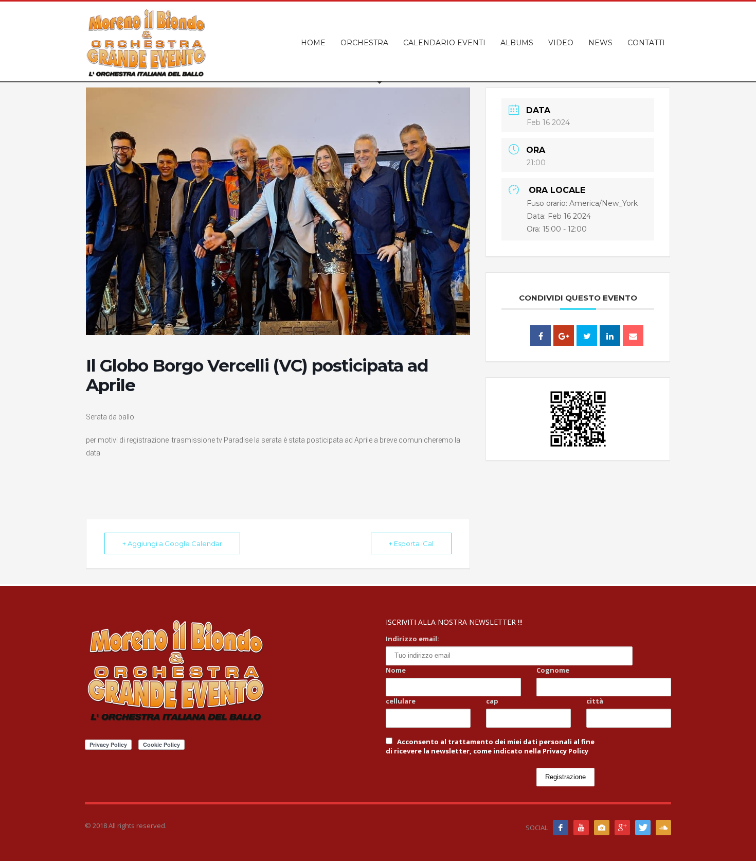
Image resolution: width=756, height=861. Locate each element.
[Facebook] (560, 827)
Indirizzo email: (412, 638)
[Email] (633, 335)
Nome (396, 670)
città (594, 701)
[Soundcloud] (663, 827)
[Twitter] (643, 827)
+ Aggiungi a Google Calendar (172, 543)
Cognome (552, 670)
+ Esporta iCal (411, 543)
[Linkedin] (610, 335)
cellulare (401, 701)
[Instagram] (601, 827)
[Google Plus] (563, 335)
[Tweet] (587, 335)
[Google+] (622, 827)
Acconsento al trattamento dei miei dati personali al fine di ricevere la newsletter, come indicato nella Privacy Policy (490, 746)
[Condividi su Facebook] (540, 335)
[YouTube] (581, 827)
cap (492, 701)
